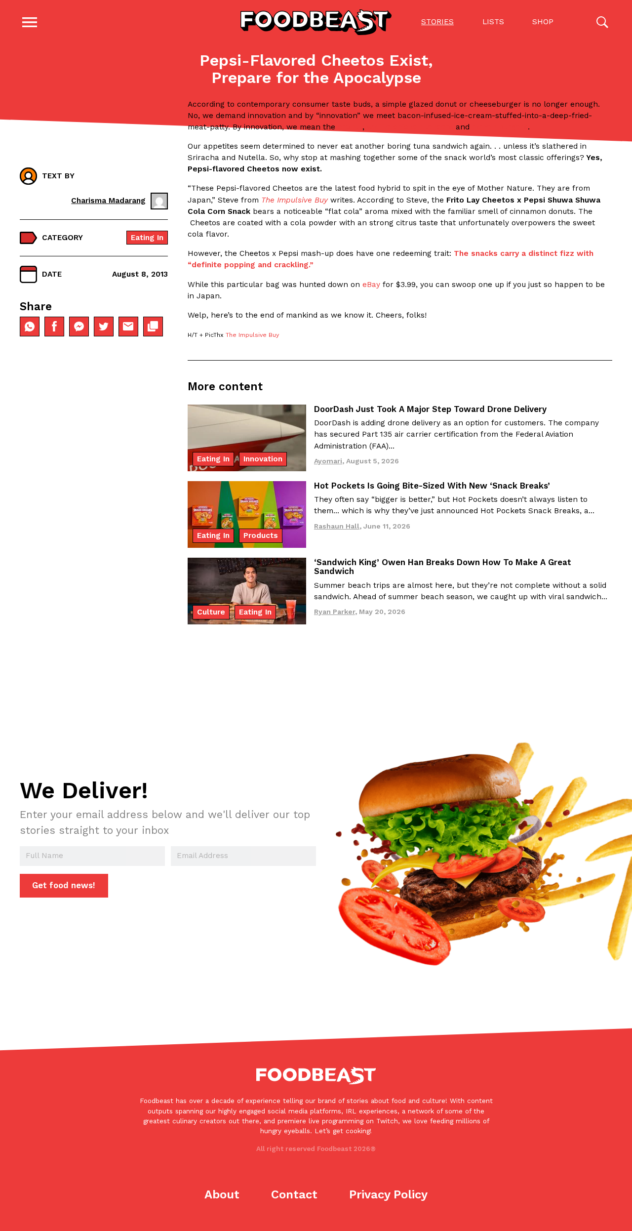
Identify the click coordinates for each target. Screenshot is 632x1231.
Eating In (147, 237)
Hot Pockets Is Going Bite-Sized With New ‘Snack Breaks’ (432, 486)
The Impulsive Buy (252, 334)
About (221, 1194)
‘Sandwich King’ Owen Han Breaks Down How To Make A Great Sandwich (442, 566)
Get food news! (63, 885)
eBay (371, 284)
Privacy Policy (388, 1194)
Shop (542, 21)
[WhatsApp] (30, 326)
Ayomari (328, 461)
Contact (294, 1194)
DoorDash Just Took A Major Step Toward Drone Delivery (430, 409)
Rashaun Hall (336, 526)
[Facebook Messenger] (79, 326)
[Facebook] (54, 326)
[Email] (128, 326)
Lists (493, 21)
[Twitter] (104, 326)
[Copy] (153, 326)
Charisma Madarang (108, 200)
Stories (437, 21)
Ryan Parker (334, 612)
